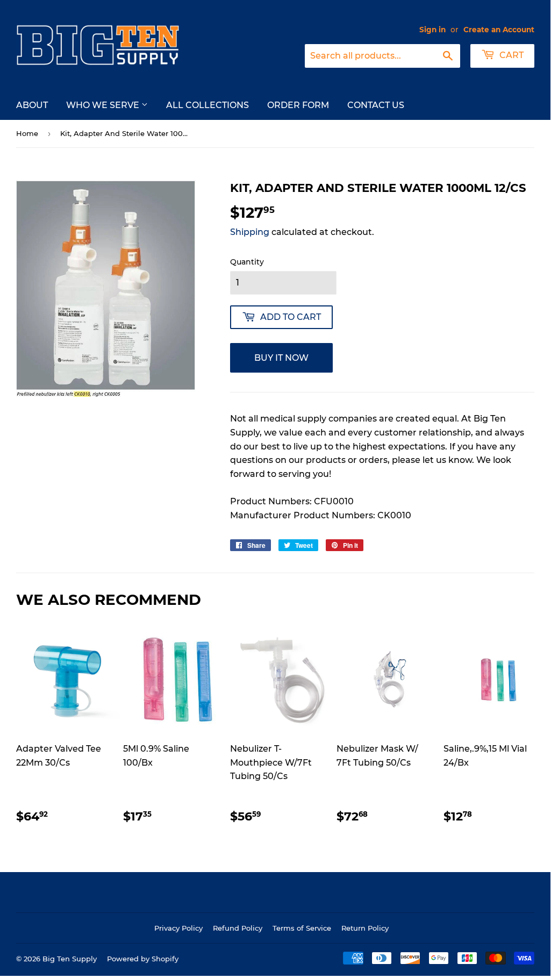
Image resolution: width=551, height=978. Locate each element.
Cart (510, 55)
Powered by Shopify (142, 958)
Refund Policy (237, 928)
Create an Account (498, 29)
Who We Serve (103, 105)
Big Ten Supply (69, 958)
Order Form (298, 105)
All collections (207, 105)
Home (27, 133)
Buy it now (281, 358)
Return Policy (365, 928)
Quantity (247, 262)
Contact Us (375, 105)
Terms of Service (302, 928)
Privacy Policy (178, 928)
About (32, 105)
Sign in (432, 29)
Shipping (249, 232)
